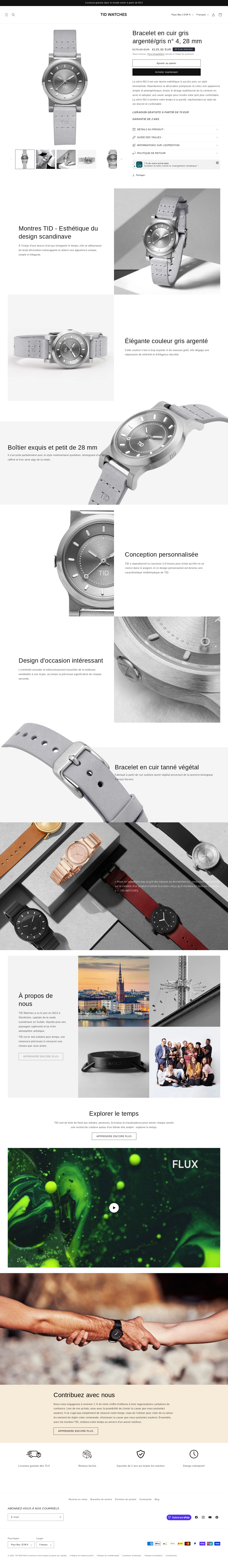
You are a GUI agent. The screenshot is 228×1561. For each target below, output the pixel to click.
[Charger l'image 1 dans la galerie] (24, 159)
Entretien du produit (125, 1499)
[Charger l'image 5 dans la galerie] (107, 159)
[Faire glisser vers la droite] (121, 159)
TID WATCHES (21, 1556)
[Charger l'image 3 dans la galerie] (66, 159)
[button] (6, 14)
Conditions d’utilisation (131, 1556)
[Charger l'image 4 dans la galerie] (86, 159)
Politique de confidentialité (108, 1556)
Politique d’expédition (153, 1556)
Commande (145, 1499)
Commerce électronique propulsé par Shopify (47, 1556)
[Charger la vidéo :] (114, 1207)
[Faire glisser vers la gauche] (11, 159)
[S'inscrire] (60, 1517)
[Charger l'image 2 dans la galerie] (45, 159)
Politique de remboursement (82, 1556)
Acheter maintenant (166, 72)
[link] (41, 1056)
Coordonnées (171, 1556)
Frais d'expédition (156, 54)
